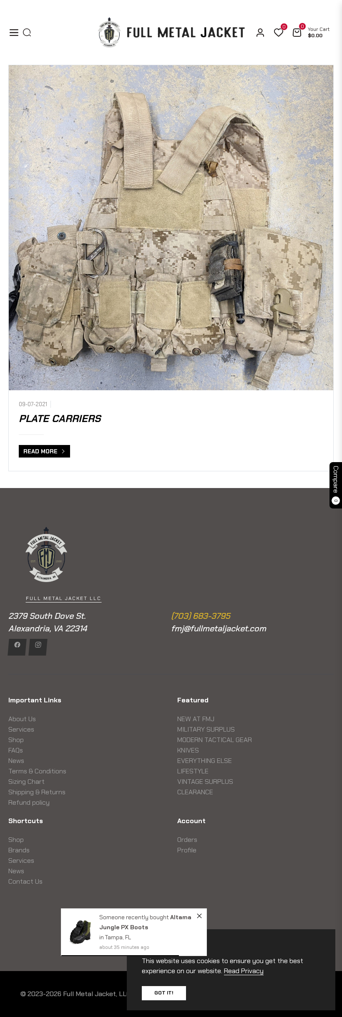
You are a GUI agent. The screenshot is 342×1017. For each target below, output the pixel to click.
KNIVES (188, 750)
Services (21, 729)
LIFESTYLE (193, 771)
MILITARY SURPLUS (206, 729)
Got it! (164, 992)
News (16, 760)
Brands (19, 850)
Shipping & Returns (36, 792)
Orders (187, 839)
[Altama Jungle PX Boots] (80, 932)
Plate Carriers (60, 418)
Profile (186, 850)
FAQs (15, 750)
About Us (22, 718)
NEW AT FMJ (195, 718)
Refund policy (29, 802)
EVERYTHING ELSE (204, 760)
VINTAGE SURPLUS (205, 781)
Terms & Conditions (37, 771)
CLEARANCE (195, 792)
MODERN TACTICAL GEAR (214, 739)
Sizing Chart (26, 781)
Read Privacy (244, 970)
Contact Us (25, 881)
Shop (16, 739)
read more (41, 451)
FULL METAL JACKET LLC (63, 598)
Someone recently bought (134, 917)
